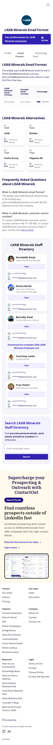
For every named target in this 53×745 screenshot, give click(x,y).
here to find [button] (27, 230)
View (26, 266)
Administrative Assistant (27, 388)
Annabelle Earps (25, 257)
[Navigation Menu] (48, 4)
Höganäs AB (36, 158)
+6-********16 (19, 401)
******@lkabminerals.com (24, 278)
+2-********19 (19, 333)
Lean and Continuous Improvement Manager (26, 290)
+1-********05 (19, 273)
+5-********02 (19, 304)
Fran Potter (23, 385)
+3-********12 (19, 372)
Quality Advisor (23, 359)
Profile (7, 53)
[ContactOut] (15, 4)
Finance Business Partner (27, 320)
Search (26, 456)
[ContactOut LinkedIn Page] (3, 731)
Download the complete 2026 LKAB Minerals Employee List (26, 346)
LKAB (7, 133)
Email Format (19, 55)
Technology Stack (40, 55)
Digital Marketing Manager (28, 260)
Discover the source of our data (21, 542)
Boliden (33, 133)
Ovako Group (11, 158)
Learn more (10, 547)
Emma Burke (24, 286)
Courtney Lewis (25, 356)
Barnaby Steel (24, 317)
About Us (34, 613)
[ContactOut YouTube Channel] (9, 731)
